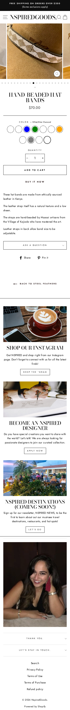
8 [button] (24, 83)
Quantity (35, 150)
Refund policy (35, 689)
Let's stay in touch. (35, 650)
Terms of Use (34, 676)
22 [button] (68, 83)
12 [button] (37, 83)
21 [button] (65, 83)
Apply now (35, 450)
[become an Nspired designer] (35, 399)
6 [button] (18, 83)
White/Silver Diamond (47, 139)
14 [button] (43, 83)
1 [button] (3, 83)
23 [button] (35, 88)
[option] (35, 5)
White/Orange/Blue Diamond (22, 139)
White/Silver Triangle (10, 129)
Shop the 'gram (35, 372)
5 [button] (15, 83)
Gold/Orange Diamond (51, 129)
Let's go (35, 529)
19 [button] (59, 83)
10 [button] (31, 83)
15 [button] (46, 83)
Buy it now (35, 181)
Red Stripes (43, 129)
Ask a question (35, 245)
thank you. (35, 638)
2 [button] (6, 83)
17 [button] (53, 83)
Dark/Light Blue (27, 129)
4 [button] (12, 83)
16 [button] (50, 83)
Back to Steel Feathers (38, 283)
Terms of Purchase (35, 682)
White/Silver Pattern (39, 139)
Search (35, 663)
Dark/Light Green (35, 129)
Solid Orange (59, 129)
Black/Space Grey (31, 139)
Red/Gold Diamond (18, 129)
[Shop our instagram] (35, 324)
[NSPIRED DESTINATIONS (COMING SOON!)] (35, 478)
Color (35, 122)
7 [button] (21, 83)
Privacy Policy (35, 670)
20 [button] (62, 83)
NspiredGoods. (33, 17)
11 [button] (34, 83)
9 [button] (27, 83)
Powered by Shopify (35, 706)
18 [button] (56, 83)
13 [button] (40, 83)
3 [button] (9, 83)
